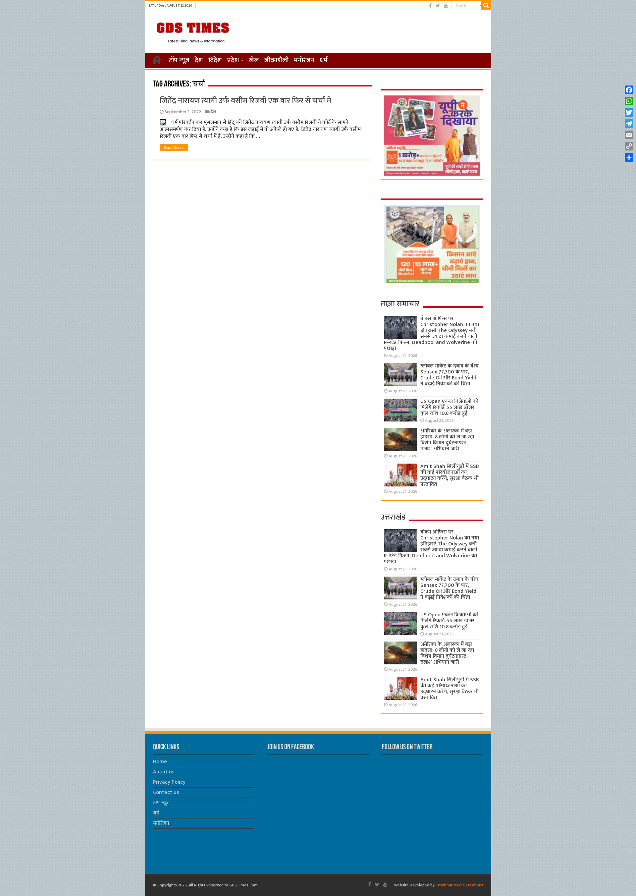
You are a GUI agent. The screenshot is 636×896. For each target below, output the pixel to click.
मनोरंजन (304, 60)
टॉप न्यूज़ (179, 60)
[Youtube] (446, 5)
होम (157, 60)
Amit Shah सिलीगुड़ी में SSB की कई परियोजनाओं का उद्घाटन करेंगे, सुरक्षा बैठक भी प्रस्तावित (449, 475)
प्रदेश (233, 60)
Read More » (174, 147)
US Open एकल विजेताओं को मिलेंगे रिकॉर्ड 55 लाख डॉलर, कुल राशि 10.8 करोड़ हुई (449, 407)
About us (163, 771)
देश (199, 60)
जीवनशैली (276, 60)
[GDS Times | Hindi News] (192, 31)
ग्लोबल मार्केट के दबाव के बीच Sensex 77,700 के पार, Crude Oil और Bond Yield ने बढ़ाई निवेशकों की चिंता (449, 375)
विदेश (215, 60)
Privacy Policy (169, 782)
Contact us (166, 792)
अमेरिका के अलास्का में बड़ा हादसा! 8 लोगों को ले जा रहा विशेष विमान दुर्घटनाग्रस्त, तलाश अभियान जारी (447, 439)
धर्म (324, 60)
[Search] (486, 5)
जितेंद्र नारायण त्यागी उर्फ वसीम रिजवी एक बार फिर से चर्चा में (245, 100)
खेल (254, 60)
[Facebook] (430, 5)
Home (160, 761)
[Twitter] (438, 5)
